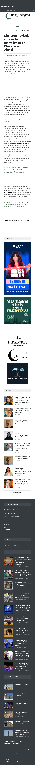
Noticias (17, 687)
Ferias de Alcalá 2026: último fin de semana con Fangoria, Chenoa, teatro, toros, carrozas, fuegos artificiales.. (8, 6)
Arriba (27, 749)
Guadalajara (7, 743)
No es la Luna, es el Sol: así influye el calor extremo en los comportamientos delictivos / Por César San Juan (22, 447)
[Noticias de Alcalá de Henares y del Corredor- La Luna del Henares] (17, 18)
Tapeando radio (23, 220)
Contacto (8, 760)
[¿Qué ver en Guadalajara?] (8, 724)
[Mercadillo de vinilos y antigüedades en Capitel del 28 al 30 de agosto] (8, 585)
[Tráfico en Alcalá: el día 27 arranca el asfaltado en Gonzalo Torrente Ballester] (8, 597)
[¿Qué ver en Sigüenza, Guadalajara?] (8, 714)
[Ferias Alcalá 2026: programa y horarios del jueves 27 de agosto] (8, 632)
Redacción (7, 529)
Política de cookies (25, 760)
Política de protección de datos (13, 761)
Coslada (19, 741)
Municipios (16, 743)
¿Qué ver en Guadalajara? (22, 721)
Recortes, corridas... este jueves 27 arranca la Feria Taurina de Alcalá (22, 618)
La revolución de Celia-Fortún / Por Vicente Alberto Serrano (23, 422)
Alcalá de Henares (12, 55)
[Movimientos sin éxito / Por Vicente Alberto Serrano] (8, 460)
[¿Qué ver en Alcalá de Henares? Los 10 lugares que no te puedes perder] (8, 733)
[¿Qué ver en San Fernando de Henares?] (8, 696)
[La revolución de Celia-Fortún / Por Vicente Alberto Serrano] (8, 423)
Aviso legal (15, 760)
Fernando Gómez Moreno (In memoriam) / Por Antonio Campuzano (23, 410)
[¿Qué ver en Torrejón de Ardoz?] (8, 705)
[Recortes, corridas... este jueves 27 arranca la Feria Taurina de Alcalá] (8, 620)
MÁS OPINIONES (17, 492)
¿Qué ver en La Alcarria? (21, 684)
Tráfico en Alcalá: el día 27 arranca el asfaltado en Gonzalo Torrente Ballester (22, 595)
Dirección (6, 531)
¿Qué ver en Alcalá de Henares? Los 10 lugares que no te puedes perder (22, 732)
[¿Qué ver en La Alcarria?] (8, 687)
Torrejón (12, 741)
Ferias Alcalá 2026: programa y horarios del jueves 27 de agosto (21, 630)
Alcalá (6, 741)
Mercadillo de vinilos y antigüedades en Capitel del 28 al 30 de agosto (23, 584)
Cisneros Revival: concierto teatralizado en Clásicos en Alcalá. (16, 43)
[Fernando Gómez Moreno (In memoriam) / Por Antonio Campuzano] (8, 412)
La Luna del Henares (15, 753)
